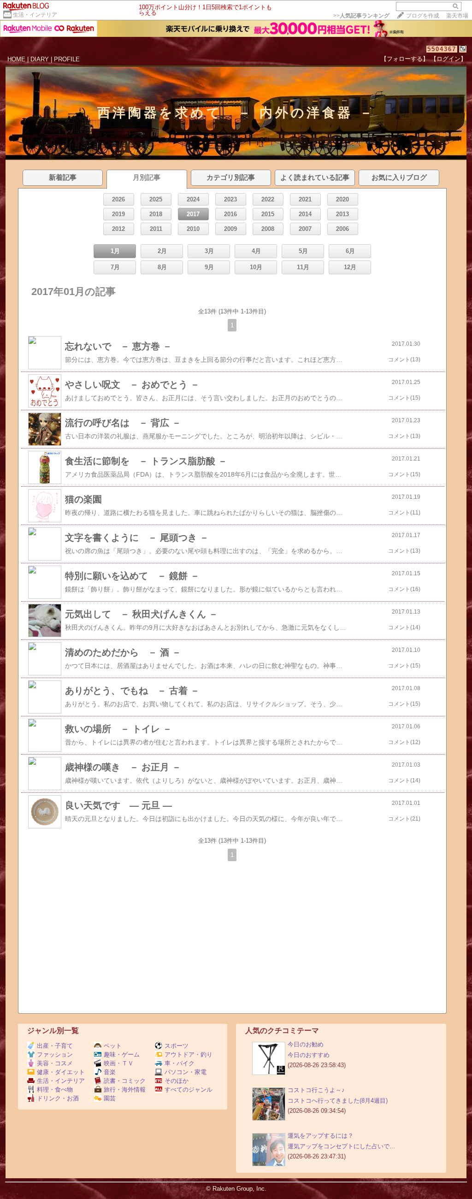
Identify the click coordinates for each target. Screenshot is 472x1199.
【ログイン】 (448, 58)
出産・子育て (55, 1045)
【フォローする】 (405, 58)
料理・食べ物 (55, 1089)
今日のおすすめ (309, 1054)
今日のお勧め (306, 1044)
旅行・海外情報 (125, 1089)
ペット (113, 1045)
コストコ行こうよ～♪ (316, 1090)
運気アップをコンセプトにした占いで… (341, 1146)
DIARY (39, 59)
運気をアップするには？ (321, 1135)
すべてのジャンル (188, 1089)
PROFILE (67, 59)
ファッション (55, 1054)
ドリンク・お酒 (58, 1098)
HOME (16, 59)
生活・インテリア (35, 15)
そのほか (177, 1080)
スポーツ (177, 1045)
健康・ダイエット (61, 1072)
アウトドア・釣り (188, 1054)
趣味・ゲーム (122, 1054)
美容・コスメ (55, 1063)
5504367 (441, 49)
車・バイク (180, 1063)
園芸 (110, 1098)
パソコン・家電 (185, 1072)
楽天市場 (457, 15)
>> (361, 15)
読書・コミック (125, 1080)
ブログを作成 (422, 15)
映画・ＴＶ (119, 1063)
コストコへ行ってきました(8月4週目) (338, 1100)
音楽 (110, 1072)
